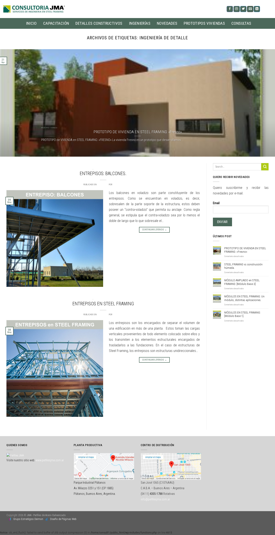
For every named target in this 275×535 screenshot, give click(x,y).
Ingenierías (139, 23)
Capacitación (56, 23)
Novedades (167, 23)
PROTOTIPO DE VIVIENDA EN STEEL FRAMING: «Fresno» (245, 249)
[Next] (264, 103)
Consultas (241, 23)
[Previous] (11, 103)
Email (216, 203)
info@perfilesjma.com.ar (155, 499)
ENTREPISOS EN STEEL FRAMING (103, 303)
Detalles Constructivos (98, 23)
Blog (90, 168)
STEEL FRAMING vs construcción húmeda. (243, 266)
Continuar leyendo (154, 229)
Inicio (31, 23)
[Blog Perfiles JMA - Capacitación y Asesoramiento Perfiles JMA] (34, 9)
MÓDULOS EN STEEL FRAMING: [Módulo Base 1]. (242, 314)
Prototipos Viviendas (204, 23)
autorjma (118, 184)
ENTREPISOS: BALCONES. (103, 173)
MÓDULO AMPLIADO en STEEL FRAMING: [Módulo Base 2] (242, 281)
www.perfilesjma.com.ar (50, 460)
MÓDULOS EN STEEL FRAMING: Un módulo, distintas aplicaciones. (244, 298)
